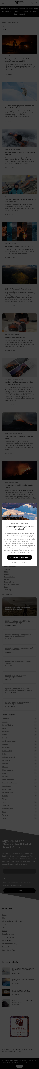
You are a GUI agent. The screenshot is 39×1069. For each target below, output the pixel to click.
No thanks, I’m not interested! (19, 562)
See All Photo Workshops (19, 557)
